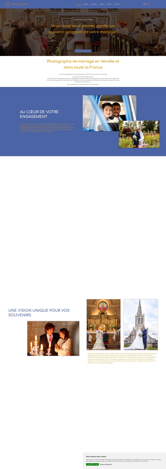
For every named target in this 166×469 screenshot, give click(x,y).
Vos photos (94, 4)
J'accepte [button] (89, 464)
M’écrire (109, 4)
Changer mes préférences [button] (106, 464)
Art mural (116, 4)
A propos (102, 4)
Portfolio (86, 4)
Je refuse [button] (96, 464)
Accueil (79, 4)
